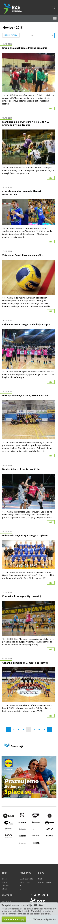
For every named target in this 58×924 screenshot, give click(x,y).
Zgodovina (5, 885)
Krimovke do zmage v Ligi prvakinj (21, 596)
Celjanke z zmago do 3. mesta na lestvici (25, 662)
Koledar (4, 889)
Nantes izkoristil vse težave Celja (21, 469)
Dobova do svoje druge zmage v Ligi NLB (25, 535)
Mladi (40, 879)
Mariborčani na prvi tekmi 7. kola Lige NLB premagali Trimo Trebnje (25, 123)
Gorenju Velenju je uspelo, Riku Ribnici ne (25, 395)
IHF (21, 885)
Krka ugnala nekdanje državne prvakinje (24, 47)
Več (50, 108)
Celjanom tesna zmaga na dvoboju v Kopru (26, 324)
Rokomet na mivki (44, 882)
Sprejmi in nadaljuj (14, 919)
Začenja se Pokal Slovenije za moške (22, 255)
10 (44, 729)
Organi (4, 882)
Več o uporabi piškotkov (44, 919)
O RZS (4, 879)
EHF (21, 889)
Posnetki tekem (25, 882)
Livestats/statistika (26, 879)
